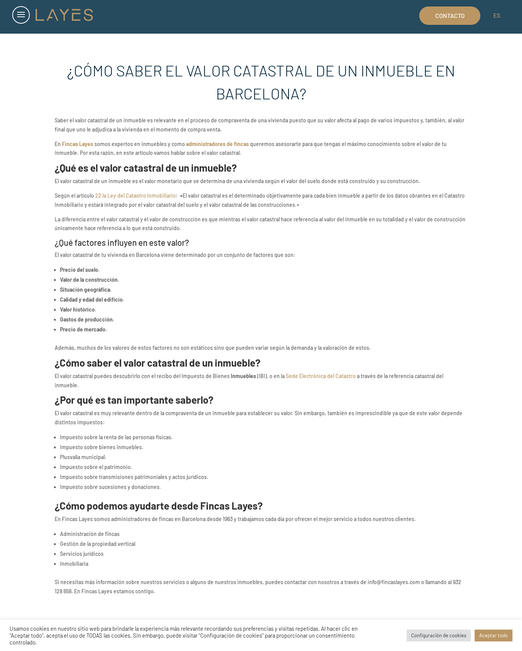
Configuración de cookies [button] (438, 635)
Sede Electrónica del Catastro (321, 376)
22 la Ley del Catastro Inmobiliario (135, 195)
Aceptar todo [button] (493, 635)
